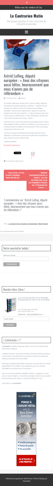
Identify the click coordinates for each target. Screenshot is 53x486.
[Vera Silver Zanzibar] (26, 429)
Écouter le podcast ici (12, 145)
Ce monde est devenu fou (14, 161)
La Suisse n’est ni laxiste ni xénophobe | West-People (28, 224)
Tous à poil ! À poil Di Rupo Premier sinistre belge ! (15, 175)
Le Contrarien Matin (26, 16)
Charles (23, 98)
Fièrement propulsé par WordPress (19, 479)
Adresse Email (9, 255)
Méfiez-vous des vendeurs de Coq (28, 7)
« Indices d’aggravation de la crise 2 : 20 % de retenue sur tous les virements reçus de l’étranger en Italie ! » (37, 180)
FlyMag (41, 479)
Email (32, 157)
